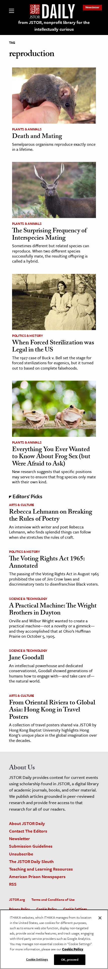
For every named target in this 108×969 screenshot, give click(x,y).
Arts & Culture (21, 504)
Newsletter (92, 7)
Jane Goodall (26, 658)
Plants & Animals (26, 129)
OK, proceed (69, 959)
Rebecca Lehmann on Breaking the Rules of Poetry (50, 516)
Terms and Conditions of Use (53, 899)
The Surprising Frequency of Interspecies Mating (49, 235)
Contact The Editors (28, 831)
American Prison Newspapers (37, 876)
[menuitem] (92, 7)
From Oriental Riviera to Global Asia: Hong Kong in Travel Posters (52, 710)
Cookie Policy (46, 908)
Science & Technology (28, 598)
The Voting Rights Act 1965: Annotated (47, 563)
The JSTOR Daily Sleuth (31, 861)
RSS (13, 884)
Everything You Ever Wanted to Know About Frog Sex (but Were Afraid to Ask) (51, 457)
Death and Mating (37, 136)
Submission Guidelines (30, 846)
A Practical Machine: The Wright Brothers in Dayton (53, 610)
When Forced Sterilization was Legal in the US (53, 347)
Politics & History (27, 335)
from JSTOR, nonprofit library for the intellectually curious (54, 25)
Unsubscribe (21, 854)
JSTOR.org (17, 899)
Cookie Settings (75, 908)
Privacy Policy (19, 908)
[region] (54, 939)
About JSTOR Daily (27, 823)
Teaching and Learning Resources (41, 869)
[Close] (99, 917)
